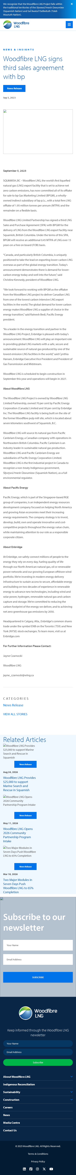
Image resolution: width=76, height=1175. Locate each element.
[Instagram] (37, 1169)
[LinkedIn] (24, 1169)
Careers (8, 1107)
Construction (11, 1099)
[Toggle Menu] (69, 24)
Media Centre (11, 1122)
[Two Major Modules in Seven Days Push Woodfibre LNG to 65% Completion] (20, 870)
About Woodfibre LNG (16, 1076)
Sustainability (11, 1092)
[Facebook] (31, 1169)
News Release (14, 88)
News (6, 1115)
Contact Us (10, 1130)
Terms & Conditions (38, 1153)
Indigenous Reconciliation (19, 1084)
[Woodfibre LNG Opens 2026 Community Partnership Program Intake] (20, 819)
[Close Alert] (72, 4)
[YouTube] (51, 1169)
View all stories (15, 714)
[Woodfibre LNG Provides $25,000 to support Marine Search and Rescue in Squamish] (20, 768)
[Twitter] (44, 1169)
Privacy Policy (38, 1161)
